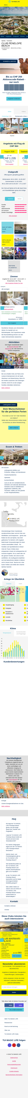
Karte (20, 583)
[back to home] (14, 1)
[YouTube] (14, 1045)
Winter (20, 199)
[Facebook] (18, 1045)
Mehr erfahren (5, 388)
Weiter (14, 992)
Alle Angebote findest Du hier (14, 283)
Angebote (8, 36)
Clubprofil (16, 36)
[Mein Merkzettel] (14, 5)
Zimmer (22, 36)
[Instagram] (9, 1045)
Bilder (2, 36)
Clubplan (8, 583)
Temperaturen (7, 633)
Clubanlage (6, 116)
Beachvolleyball (13, 346)
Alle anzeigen (13, 216)
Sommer (10, 199)
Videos (24, 111)
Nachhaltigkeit (13, 779)
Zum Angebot (9, 164)
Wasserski (8, 348)
